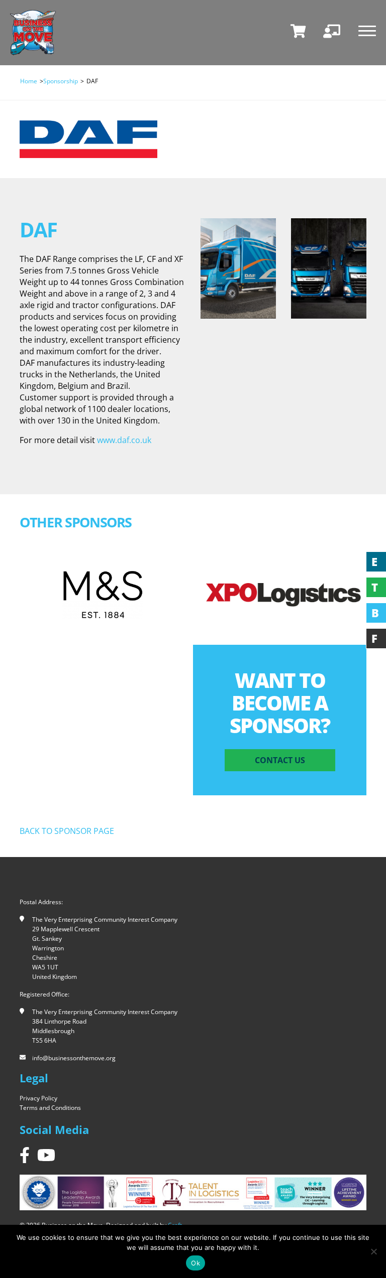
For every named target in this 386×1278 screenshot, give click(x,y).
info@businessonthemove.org (74, 1058)
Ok (195, 1263)
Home (28, 81)
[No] (373, 1251)
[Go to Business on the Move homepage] (33, 32)
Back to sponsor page (67, 830)
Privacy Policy (38, 1098)
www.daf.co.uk (124, 440)
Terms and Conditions (50, 1107)
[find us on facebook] (25, 1155)
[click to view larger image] (238, 268)
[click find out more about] (102, 595)
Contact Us (280, 760)
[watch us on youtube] (46, 1155)
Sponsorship (60, 81)
